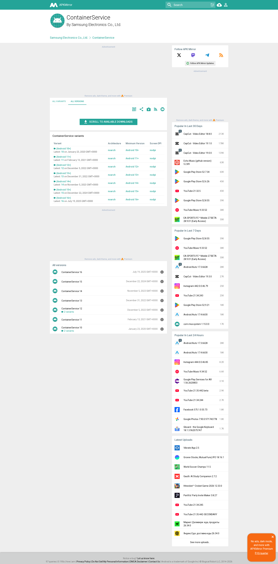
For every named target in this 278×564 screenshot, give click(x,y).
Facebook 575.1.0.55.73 (195, 409)
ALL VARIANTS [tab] (59, 101)
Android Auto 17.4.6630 (196, 314)
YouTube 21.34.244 (193, 400)
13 (62, 176)
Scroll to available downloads (111, 121)
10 (62, 152)
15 (62, 193)
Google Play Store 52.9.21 (196, 305)
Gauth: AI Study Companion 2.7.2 (200, 476)
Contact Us (154, 561)
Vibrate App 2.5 (191, 448)
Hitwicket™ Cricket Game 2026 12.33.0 (203, 486)
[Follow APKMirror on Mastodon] (193, 56)
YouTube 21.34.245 (193, 505)
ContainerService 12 (71, 308)
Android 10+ (132, 150)
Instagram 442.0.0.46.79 (196, 286)
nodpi (153, 150)
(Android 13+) (63, 173)
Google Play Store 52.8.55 (196, 200)
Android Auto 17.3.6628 (196, 267)
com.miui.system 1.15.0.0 (196, 324)
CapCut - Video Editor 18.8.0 (198, 134)
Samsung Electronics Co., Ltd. (96, 24)
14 (62, 184)
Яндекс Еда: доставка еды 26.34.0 (201, 533)
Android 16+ (132, 199)
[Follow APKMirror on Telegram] (207, 56)
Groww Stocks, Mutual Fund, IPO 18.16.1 (204, 457)
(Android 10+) (63, 148)
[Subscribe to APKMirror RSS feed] (221, 56)
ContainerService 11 (71, 319)
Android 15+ (132, 191)
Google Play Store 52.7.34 (196, 172)
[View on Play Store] (149, 109)
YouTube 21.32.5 (192, 191)
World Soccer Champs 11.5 (197, 467)
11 (62, 160)
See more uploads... (200, 542)
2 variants (69, 312)
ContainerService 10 (71, 327)
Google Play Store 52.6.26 (196, 181)
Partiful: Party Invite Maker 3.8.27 (200, 495)
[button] (134, 109)
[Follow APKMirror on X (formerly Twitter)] (179, 56)
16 (62, 201)
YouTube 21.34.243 (193, 295)
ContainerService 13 (71, 300)
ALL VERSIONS (77, 101)
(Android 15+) (63, 189)
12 (62, 168)
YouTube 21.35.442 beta (196, 390)
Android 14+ (132, 183)
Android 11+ (132, 158)
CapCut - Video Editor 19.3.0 (198, 276)
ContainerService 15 (71, 281)
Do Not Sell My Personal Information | (111, 561)
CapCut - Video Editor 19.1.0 (198, 143)
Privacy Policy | (84, 561)
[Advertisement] (108, 71)
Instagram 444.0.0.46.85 (196, 362)
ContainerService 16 (71, 272)
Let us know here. (146, 558)
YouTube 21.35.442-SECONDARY (200, 514)
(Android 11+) (63, 157)
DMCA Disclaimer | (139, 561)
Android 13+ (132, 175)
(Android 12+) (63, 165)
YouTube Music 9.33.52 (195, 210)
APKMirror (65, 4)
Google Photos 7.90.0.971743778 (200, 419)
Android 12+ (132, 166)
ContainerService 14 (71, 291)
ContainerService (103, 37)
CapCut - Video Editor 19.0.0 (198, 153)
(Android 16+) (63, 198)
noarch (112, 150)
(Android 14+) (63, 181)
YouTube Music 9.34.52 (195, 371)
